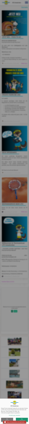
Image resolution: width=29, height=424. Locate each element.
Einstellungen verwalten (14, 415)
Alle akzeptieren (22, 419)
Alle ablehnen (7, 419)
